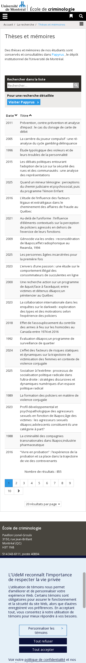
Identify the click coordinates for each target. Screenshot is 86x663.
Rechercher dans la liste (26, 79)
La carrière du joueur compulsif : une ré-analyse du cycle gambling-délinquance (49, 141)
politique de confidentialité (45, 659)
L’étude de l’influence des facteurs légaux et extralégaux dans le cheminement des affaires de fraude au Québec (49, 204)
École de (52, 9)
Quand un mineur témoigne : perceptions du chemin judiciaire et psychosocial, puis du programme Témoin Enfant (50, 186)
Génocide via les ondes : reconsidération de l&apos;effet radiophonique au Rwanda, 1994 (50, 243)
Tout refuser (43, 641)
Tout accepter (43, 649)
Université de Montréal (13, 6)
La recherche (25, 24)
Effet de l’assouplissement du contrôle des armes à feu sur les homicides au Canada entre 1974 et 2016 (47, 327)
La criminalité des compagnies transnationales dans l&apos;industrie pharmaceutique (48, 440)
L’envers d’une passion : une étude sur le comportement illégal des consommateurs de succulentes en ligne (50, 270)
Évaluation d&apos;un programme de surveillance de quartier (47, 340)
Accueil (8, 24)
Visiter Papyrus (22, 102)
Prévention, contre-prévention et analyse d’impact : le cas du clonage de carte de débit (50, 127)
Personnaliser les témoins (45, 630)
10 (10, 490)
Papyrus (58, 54)
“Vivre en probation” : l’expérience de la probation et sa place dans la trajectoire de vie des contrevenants (49, 456)
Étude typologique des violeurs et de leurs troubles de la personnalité (46, 152)
